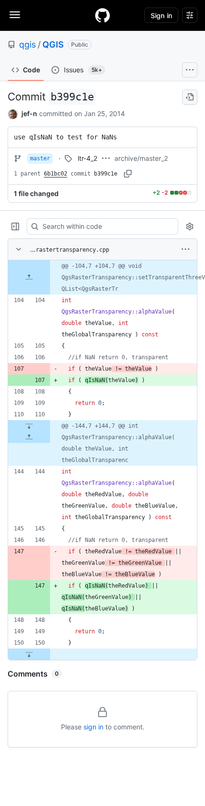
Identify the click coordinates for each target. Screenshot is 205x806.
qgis (27, 44)
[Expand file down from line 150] (29, 654)
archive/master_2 (141, 158)
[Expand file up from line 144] (29, 437)
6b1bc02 (55, 173)
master (40, 158)
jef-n (29, 113)
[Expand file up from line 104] (29, 277)
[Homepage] (102, 15)
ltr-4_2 (87, 158)
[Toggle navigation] (15, 15)
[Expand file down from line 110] (29, 426)
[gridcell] (102, 277)
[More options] (185, 249)
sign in (93, 727)
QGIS (53, 44)
